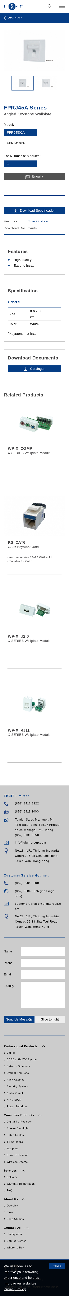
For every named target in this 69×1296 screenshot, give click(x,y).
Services (11, 1170)
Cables (11, 1052)
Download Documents (20, 228)
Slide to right (50, 1019)
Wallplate (13, 1148)
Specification (38, 221)
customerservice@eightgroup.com (38, 906)
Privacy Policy (15, 1289)
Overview (13, 1205)
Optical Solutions (18, 1073)
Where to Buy (15, 1247)
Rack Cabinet (15, 1079)
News (10, 1212)
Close (57, 1266)
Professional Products (21, 1046)
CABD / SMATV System (22, 1059)
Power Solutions (17, 1106)
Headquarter (14, 1234)
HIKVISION (14, 1099)
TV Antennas (15, 1141)
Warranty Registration (21, 1183)
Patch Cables (15, 1135)
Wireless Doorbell (18, 1161)
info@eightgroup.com (30, 842)
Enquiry (9, 986)
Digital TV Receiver (19, 1121)
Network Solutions (18, 1066)
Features (10, 221)
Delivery (12, 1177)
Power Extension (17, 1155)
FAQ (9, 1190)
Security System (17, 1086)
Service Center (16, 1240)
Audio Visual (15, 1093)
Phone (8, 963)
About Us (11, 1199)
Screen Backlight (18, 1128)
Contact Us (13, 1227)
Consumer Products (19, 1115)
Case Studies (15, 1219)
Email (8, 974)
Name (8, 951)
